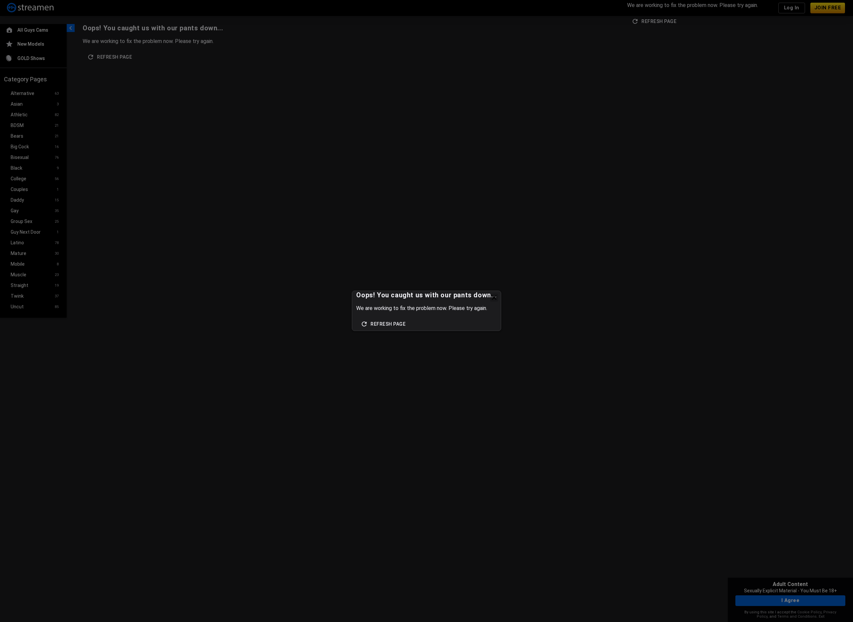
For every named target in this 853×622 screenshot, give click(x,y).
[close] (494, 298)
